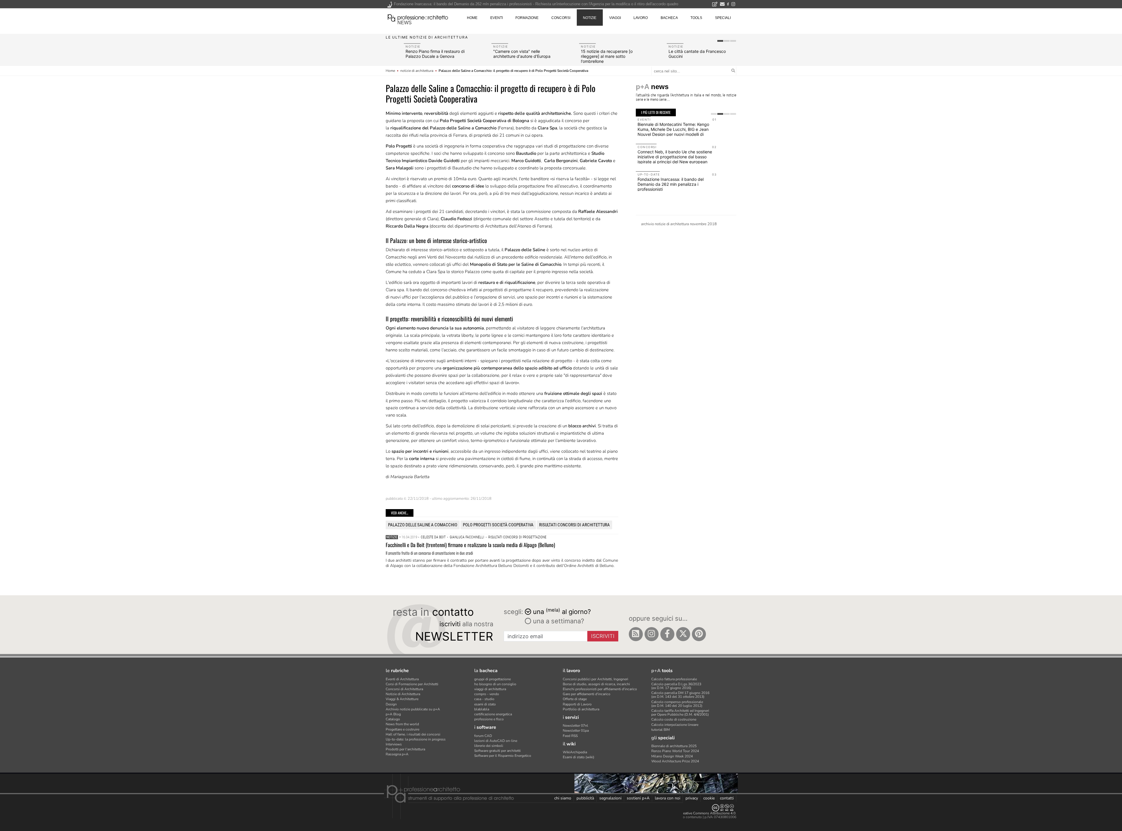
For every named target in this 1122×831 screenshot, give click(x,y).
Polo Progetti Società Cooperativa (498, 525)
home (472, 18)
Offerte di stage (575, 699)
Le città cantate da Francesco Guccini (697, 54)
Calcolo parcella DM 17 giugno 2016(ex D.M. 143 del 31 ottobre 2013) (680, 695)
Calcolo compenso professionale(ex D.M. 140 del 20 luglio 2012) (677, 704)
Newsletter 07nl (575, 725)
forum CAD (483, 735)
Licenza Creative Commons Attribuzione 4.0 (701, 813)
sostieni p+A (638, 798)
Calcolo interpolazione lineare (674, 724)
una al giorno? (562, 611)
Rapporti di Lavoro (577, 704)
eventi (496, 18)
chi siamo (562, 798)
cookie (709, 798)
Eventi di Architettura (402, 679)
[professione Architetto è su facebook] (667, 634)
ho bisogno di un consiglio (495, 684)
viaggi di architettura (490, 689)
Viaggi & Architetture (402, 699)
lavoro (640, 18)
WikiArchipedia (575, 752)
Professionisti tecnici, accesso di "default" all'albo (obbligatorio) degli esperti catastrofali (677, 152)
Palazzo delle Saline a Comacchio (422, 525)
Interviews (394, 744)
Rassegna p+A (397, 754)
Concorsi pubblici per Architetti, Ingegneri (595, 679)
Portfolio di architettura (581, 709)
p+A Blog (393, 714)
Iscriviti (602, 636)
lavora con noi (667, 798)
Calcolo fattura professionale (674, 679)
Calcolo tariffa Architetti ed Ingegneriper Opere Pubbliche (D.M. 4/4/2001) (680, 712)
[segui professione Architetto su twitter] (683, 634)
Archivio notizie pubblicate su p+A (413, 709)
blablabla (481, 709)
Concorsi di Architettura (404, 689)
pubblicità (585, 798)
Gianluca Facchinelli (467, 537)
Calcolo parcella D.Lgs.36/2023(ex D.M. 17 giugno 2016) (676, 686)
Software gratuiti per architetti (497, 750)
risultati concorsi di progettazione (517, 537)
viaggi (615, 18)
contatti (727, 798)
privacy (691, 798)
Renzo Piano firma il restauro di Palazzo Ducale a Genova (435, 54)
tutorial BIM (660, 729)
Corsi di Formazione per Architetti (412, 684)
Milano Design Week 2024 (672, 756)
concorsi (560, 18)
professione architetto (417, 17)
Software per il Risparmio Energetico (502, 755)
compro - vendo (486, 694)
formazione (527, 18)
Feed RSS (570, 735)
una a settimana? (557, 621)
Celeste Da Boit (433, 537)
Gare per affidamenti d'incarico (586, 694)
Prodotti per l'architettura (405, 749)
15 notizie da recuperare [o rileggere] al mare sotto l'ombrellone (607, 56)
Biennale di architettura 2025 (674, 746)
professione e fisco (489, 719)
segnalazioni (610, 798)
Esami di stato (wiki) (578, 757)
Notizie (391, 537)
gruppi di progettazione (492, 679)
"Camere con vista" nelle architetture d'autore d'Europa (521, 54)
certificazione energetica (493, 714)
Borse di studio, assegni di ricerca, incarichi (596, 684)
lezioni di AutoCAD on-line (495, 740)
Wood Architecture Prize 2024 (675, 761)
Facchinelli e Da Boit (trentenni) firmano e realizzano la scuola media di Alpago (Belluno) (470, 545)
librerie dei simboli (488, 745)
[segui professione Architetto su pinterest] (699, 634)
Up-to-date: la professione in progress (416, 739)
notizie (589, 18)
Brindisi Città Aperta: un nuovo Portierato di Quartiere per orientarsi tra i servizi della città (676, 180)
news (404, 22)
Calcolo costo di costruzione (673, 719)
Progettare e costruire (402, 729)
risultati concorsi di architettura (574, 525)
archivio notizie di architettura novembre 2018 (679, 224)
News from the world (402, 724)
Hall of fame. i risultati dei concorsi (413, 734)
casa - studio (484, 699)
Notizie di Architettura (403, 694)
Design (391, 704)
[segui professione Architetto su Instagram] (652, 634)
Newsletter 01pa (576, 730)
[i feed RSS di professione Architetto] (636, 634)
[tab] (720, 41)
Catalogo (393, 719)
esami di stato (485, 704)
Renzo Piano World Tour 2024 (675, 751)
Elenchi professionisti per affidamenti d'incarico (600, 689)
